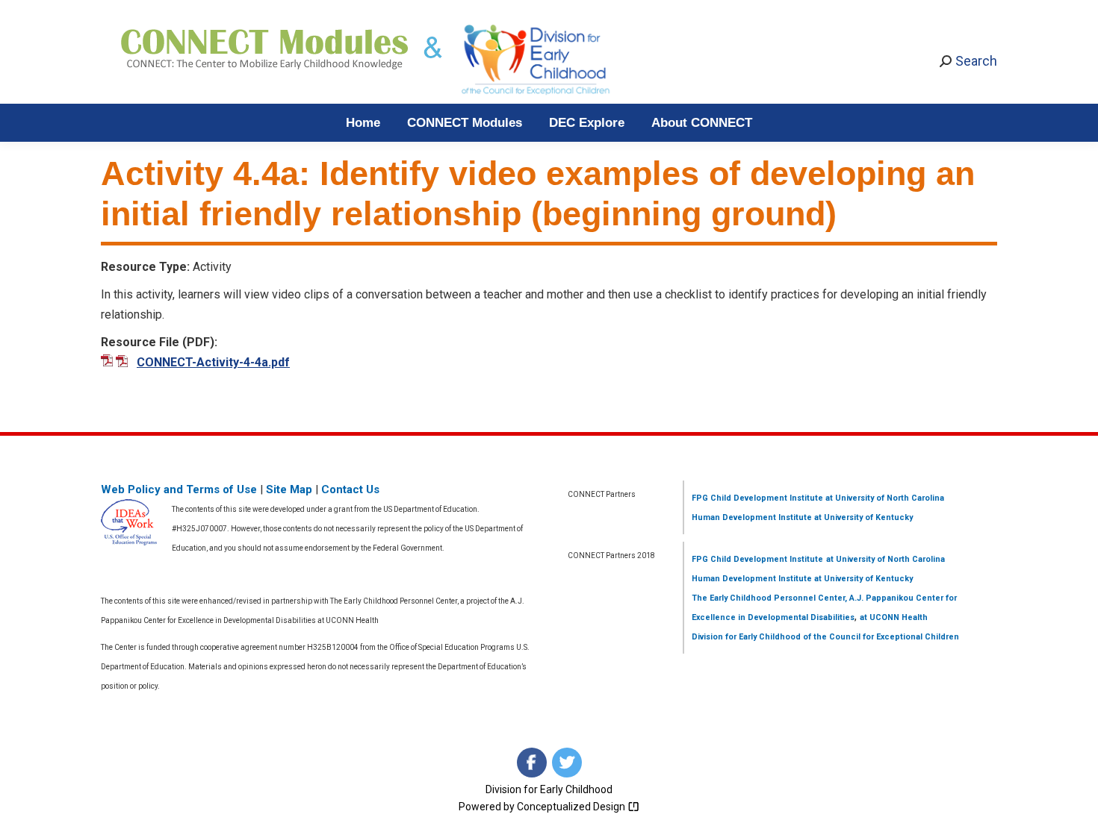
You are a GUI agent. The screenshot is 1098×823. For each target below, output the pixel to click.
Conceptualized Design (572, 807)
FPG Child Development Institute (757, 498)
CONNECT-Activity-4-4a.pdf (213, 362)
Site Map (289, 489)
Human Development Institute (752, 517)
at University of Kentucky (862, 517)
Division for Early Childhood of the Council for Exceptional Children (825, 637)
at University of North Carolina (883, 498)
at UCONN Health (894, 617)
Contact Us (350, 489)
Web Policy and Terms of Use (179, 489)
